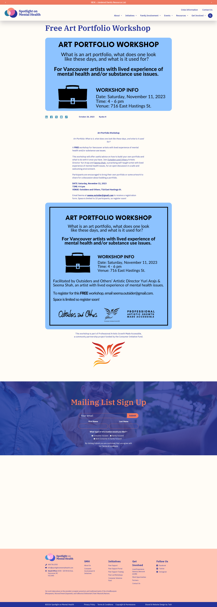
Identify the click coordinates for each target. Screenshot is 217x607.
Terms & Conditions (105, 604)
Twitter (161, 569)
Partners (135, 580)
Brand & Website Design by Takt (158, 604)
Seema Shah (100, 162)
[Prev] (5, 2)
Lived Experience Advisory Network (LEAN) (138, 571)
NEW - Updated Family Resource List (108, 2)
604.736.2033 (53, 565)
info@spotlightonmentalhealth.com (60, 568)
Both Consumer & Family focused (109, 439)
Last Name (123, 421)
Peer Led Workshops (115, 575)
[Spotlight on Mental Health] (23, 13)
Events (167, 15)
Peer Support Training (116, 572)
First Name (93, 421)
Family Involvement (149, 15)
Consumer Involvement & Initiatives (89, 571)
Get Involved (197, 15)
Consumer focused (100, 436)
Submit (132, 415)
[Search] (210, 15)
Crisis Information (189, 9)
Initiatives (129, 15)
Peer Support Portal (115, 569)
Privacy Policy (89, 604)
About (117, 15)
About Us (87, 565)
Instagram (163, 572)
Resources (181, 15)
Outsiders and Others (117, 159)
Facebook (162, 565)
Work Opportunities (139, 577)
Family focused (118, 436)
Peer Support (113, 565)
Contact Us (207, 9)
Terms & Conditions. (110, 446)
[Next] (211, 2)
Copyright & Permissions (125, 604)
